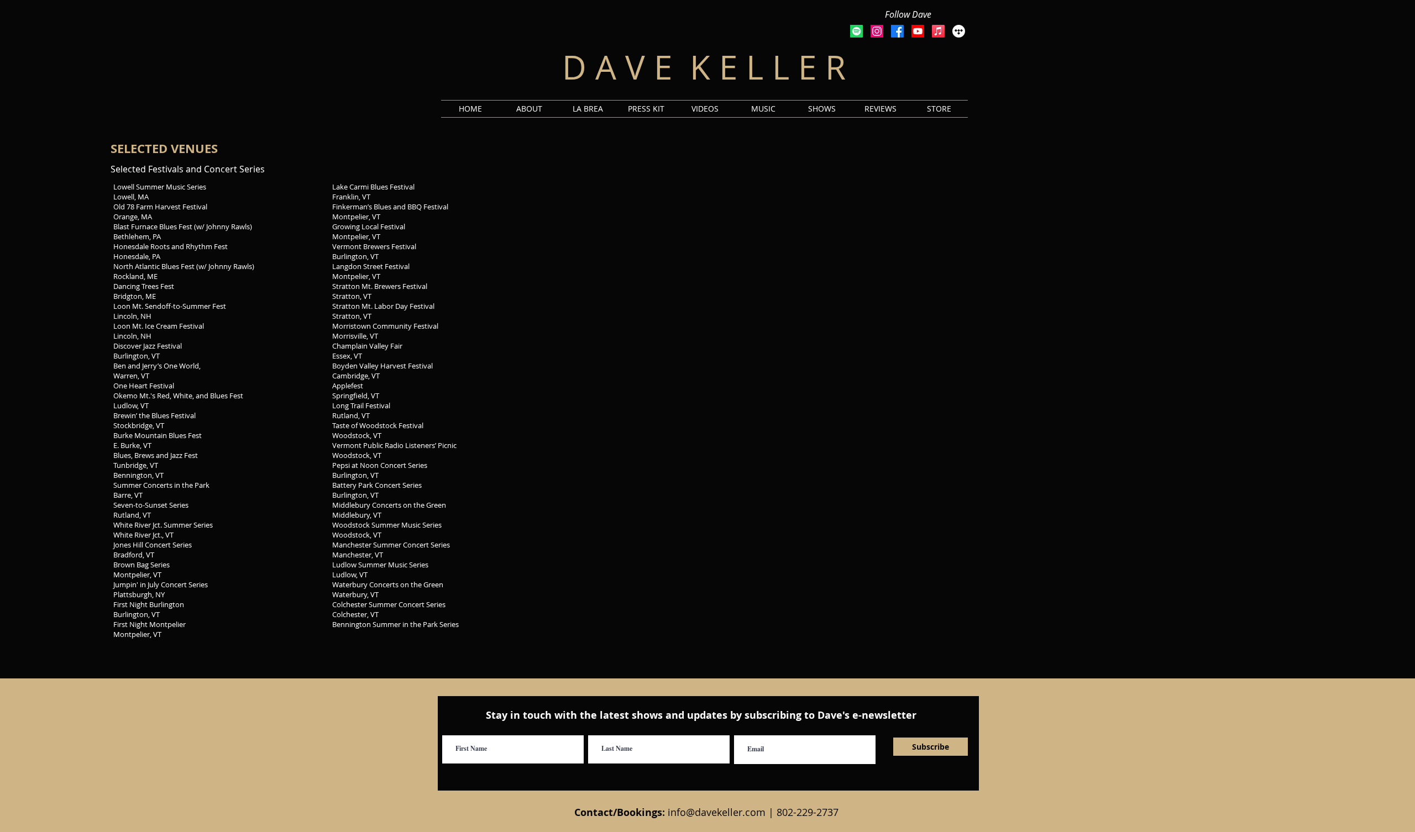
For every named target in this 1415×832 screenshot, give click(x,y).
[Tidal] (958, 31)
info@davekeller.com (717, 812)
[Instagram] (877, 31)
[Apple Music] (938, 31)
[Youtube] (917, 31)
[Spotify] (856, 31)
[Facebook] (897, 31)
